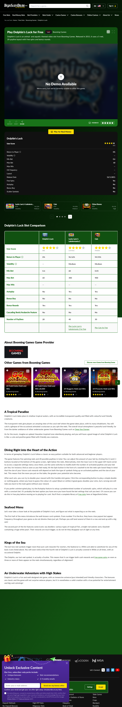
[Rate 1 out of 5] (103, 123)
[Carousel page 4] (65, 216)
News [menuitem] (117, 15)
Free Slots (21, 20)
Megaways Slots (38, 706)
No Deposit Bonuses (10, 706)
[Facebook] (108, 670)
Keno (94, 697)
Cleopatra (66, 703)
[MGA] (98, 660)
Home (15, 20)
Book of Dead (68, 706)
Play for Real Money (62, 131)
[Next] (70, 217)
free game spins (100, 557)
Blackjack (96, 703)
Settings (89, 687)
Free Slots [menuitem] (6, 15)
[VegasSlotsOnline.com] (15, 6)
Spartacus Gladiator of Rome (73, 697)
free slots (82, 494)
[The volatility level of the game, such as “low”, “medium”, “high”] (14, 155)
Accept (101, 687)
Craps (95, 700)
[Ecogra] (82, 660)
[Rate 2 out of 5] (105, 123)
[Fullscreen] (113, 31)
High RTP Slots (38, 703)
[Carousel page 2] (59, 216)
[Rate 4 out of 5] (110, 123)
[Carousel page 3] (62, 216)
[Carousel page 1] (57, 216)
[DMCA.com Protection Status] (62, 660)
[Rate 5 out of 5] (112, 123)
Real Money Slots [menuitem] (18, 15)
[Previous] (52, 217)
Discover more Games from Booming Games (101, 362)
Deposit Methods (9, 703)
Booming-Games (31, 20)
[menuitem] (33, 15)
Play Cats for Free (101, 327)
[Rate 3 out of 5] (108, 123)
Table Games (97, 694)
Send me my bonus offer (54, 685)
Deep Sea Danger (82, 429)
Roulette (96, 706)
